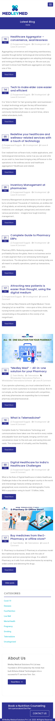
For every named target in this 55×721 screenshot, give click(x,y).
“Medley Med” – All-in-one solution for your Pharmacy (28, 369)
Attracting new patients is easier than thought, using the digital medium (30, 289)
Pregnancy (8, 626)
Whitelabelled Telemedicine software (17, 381)
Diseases (7, 606)
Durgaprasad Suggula (21, 44)
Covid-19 (7, 601)
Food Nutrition (9, 611)
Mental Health (9, 621)
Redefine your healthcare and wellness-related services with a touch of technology (30, 137)
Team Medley (18, 376)
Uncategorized (40, 44)
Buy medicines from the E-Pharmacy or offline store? (28, 537)
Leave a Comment (18, 47)
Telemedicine (33, 376)
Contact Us (40, 713)
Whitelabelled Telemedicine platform (25, 378)
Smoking (7, 631)
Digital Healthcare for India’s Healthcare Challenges (29, 464)
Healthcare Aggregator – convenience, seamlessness (29, 38)
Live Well (7, 616)
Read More (9, 75)
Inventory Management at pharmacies (27, 186)
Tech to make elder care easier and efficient (31, 88)
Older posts (9, 583)
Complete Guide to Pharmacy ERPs (30, 236)
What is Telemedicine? (25, 418)
